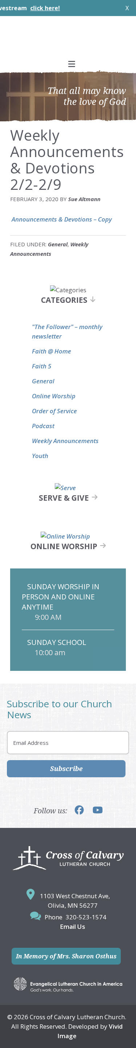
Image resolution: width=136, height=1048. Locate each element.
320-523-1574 (86, 917)
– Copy (102, 219)
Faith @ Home (51, 351)
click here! (35, 8)
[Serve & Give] (65, 488)
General (57, 244)
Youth (40, 455)
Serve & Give (64, 498)
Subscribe (66, 768)
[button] (68, 64)
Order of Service (54, 411)
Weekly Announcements (65, 441)
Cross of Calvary (68, 40)
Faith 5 (41, 366)
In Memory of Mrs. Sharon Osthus (66, 956)
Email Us (72, 926)
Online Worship (53, 396)
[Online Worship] (65, 536)
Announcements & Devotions (51, 219)
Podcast (43, 426)
